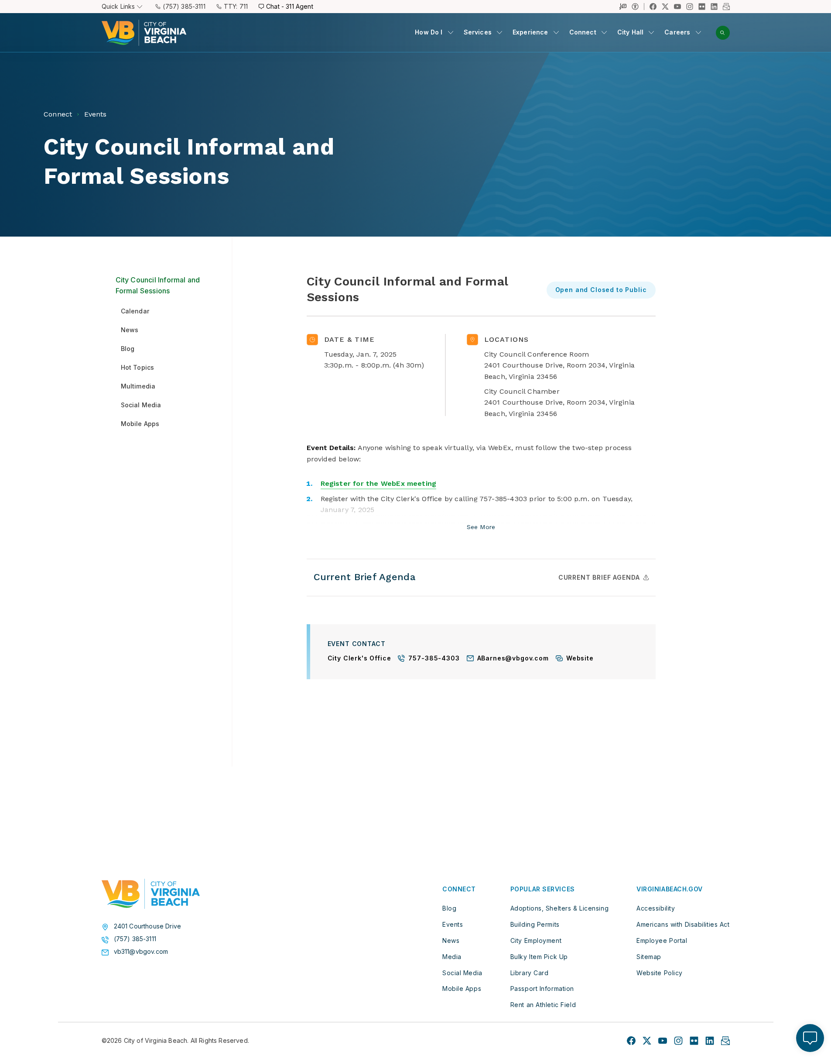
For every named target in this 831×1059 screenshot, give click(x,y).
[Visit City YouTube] (662, 1040)
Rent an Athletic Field (543, 1004)
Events (452, 924)
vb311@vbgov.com (141, 951)
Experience (530, 32)
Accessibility (655, 908)
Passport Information (542, 988)
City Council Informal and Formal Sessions (158, 285)
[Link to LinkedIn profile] (714, 6)
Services (478, 32)
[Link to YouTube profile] (677, 6)
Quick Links (118, 6)
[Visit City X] (647, 1040)
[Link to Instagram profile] (689, 6)
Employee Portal (661, 940)
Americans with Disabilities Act (682, 924)
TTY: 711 (236, 6)
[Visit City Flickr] (694, 1040)
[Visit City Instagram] (678, 1040)
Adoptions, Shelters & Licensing (559, 908)
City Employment (535, 940)
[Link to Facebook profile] (653, 6)
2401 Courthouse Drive (147, 926)
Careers (677, 32)
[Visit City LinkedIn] (709, 1040)
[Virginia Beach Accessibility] (638, 6)
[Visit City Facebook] (631, 1040)
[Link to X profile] (665, 6)
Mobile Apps (461, 988)
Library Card (529, 972)
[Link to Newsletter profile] (726, 6)
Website (580, 658)
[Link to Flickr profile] (701, 6)
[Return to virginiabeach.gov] (151, 894)
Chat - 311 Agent (289, 6)
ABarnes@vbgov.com (513, 658)
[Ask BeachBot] (810, 1038)
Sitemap (648, 956)
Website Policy (659, 972)
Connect (582, 32)
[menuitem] (434, 32)
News (450, 940)
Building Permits (535, 924)
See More (481, 527)
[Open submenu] (450, 32)
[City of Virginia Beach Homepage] (144, 33)
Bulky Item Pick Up (539, 956)
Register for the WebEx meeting (379, 483)
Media (452, 956)
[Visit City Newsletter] (725, 1040)
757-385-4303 (433, 658)
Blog (449, 908)
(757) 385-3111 (184, 6)
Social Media (462, 972)
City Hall (630, 32)
